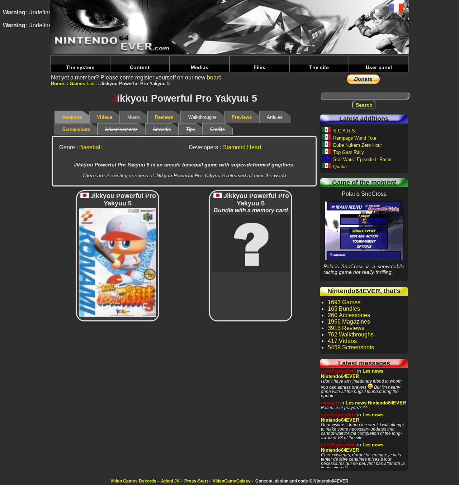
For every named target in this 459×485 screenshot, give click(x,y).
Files (259, 67)
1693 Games (344, 302)
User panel (379, 67)
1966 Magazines (349, 322)
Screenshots (76, 129)
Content (140, 67)
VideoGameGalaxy (232, 481)
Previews (242, 117)
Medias (199, 67)
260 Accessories (349, 315)
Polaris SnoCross (364, 230)
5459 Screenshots (351, 347)
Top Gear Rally (348, 152)
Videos (104, 117)
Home (57, 83)
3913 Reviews (346, 328)
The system (80, 67)
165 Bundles (344, 309)
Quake (340, 166)
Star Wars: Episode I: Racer (362, 159)
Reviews (164, 117)
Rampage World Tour (355, 138)
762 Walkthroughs (351, 334)
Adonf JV (170, 481)
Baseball (90, 147)
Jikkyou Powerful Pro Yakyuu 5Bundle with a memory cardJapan (251, 242)
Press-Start (196, 481)
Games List (82, 83)
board (214, 77)
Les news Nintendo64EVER (352, 373)
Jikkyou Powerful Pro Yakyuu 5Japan (117, 262)
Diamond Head (241, 147)
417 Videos (342, 341)
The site (319, 67)
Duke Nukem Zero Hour (357, 145)
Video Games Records (133, 481)
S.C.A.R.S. (344, 131)
